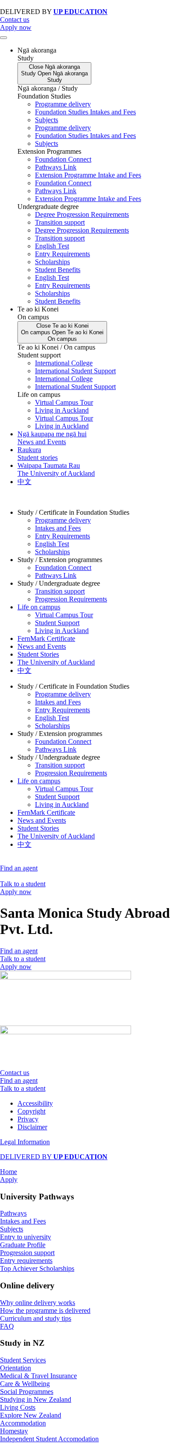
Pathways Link (55, 167)
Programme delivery (63, 104)
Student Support (57, 622)
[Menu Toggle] (3, 37)
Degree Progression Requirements (82, 214)
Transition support (60, 222)
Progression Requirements (71, 599)
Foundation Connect (63, 159)
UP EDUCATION (80, 11)
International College (64, 363)
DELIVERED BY (53, 1156)
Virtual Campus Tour (64, 402)
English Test (52, 246)
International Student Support (75, 371)
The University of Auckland (56, 662)
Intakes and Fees (58, 528)
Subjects (46, 120)
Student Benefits (57, 269)
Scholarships (52, 261)
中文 (24, 670)
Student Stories (38, 654)
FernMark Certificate (46, 638)
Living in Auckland (62, 410)
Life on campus (38, 607)
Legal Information (25, 1142)
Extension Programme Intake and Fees (88, 175)
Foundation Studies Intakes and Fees (85, 112)
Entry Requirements (62, 254)
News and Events (41, 646)
